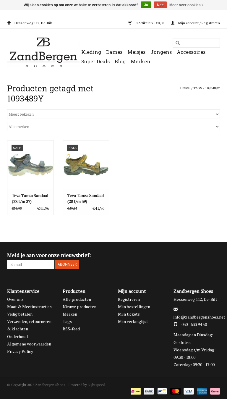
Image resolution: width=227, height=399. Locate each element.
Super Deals (95, 61)
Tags (197, 88)
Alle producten (77, 299)
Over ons (15, 299)
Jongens (161, 52)
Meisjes (136, 52)
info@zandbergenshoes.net (199, 317)
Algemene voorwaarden (29, 344)
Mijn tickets (129, 314)
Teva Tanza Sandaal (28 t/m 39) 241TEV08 (85, 198)
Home (185, 88)
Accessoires (191, 52)
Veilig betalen (20, 314)
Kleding (91, 52)
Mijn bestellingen (134, 306)
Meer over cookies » (186, 5)
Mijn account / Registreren (198, 23)
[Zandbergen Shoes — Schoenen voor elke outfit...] (43, 52)
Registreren (129, 299)
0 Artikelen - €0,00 (150, 23)
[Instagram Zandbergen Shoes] (215, 255)
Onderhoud (17, 336)
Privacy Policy (20, 351)
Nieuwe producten (79, 306)
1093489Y (212, 88)
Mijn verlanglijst (133, 321)
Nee (160, 5)
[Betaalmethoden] (135, 391)
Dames (114, 52)
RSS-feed (71, 329)
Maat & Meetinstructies (29, 306)
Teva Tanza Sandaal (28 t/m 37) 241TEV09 (30, 198)
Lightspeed (96, 384)
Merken (140, 61)
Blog (120, 61)
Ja (146, 5)
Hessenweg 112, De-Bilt (33, 23)
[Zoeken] (176, 43)
